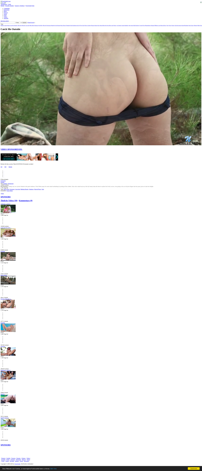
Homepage (10, 183)
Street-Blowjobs (103, 25)
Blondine (186, 25)
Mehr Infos (53, 469)
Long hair (27, 25)
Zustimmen (193, 468)
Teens (170, 25)
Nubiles (5, 183)
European (49, 25)
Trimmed (68, 25)
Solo (43, 189)
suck (112, 25)
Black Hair (6, 189)
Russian (18, 458)
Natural (152, 25)
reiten (132, 25)
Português (18, 459)
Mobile (10, 167)
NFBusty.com (157, 25)
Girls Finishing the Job (75, 25)
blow (99, 25)
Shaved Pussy (163, 25)
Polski (7, 459)
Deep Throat (63, 25)
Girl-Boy (41, 25)
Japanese (12, 459)
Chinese (23, 458)
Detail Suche (31, 22)
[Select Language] (101, 3)
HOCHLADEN (5, 21)
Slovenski (26, 461)
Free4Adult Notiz (30, 5)
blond (183, 25)
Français (13, 458)
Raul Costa (9, 25)
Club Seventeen (178, 25)
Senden (2, 182)
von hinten (119, 25)
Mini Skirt (32, 25)
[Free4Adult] (6, 1)
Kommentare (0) (25, 201)
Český (2, 461)
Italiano (17, 461)
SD (1, 167)
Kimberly (127, 25)
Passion (92, 25)
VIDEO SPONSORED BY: (11, 149)
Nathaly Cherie (4, 25)
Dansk (7, 461)
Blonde (23, 25)
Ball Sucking (136, 25)
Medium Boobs (24, 189)
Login (9, 4)
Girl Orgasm (57, 25)
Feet (144, 25)
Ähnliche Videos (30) (9, 201)
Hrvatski (12, 461)
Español (3, 459)
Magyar (24, 459)
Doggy (115, 25)
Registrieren (4, 4)
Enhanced (36, 25)
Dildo (198, 25)
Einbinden (3, 180)
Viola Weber (9, 190)
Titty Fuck (82, 25)
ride (130, 25)
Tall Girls (20, 25)
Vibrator (195, 25)
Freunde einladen (9, 5)
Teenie (172, 25)
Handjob (53, 25)
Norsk (21, 461)
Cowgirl (141, 25)
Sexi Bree (109, 25)
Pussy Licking (88, 25)
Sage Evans (191, 25)
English (8, 458)
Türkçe (28, 458)
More (2, 193)
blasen (96, 25)
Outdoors (31, 189)
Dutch (28, 459)
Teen (167, 25)
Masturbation (148, 25)
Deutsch (3, 458)
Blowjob (45, 25)
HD (5, 167)
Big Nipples (14, 25)
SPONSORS (6, 197)
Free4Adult (17, 464)
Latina (123, 25)
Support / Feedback (20, 5)
